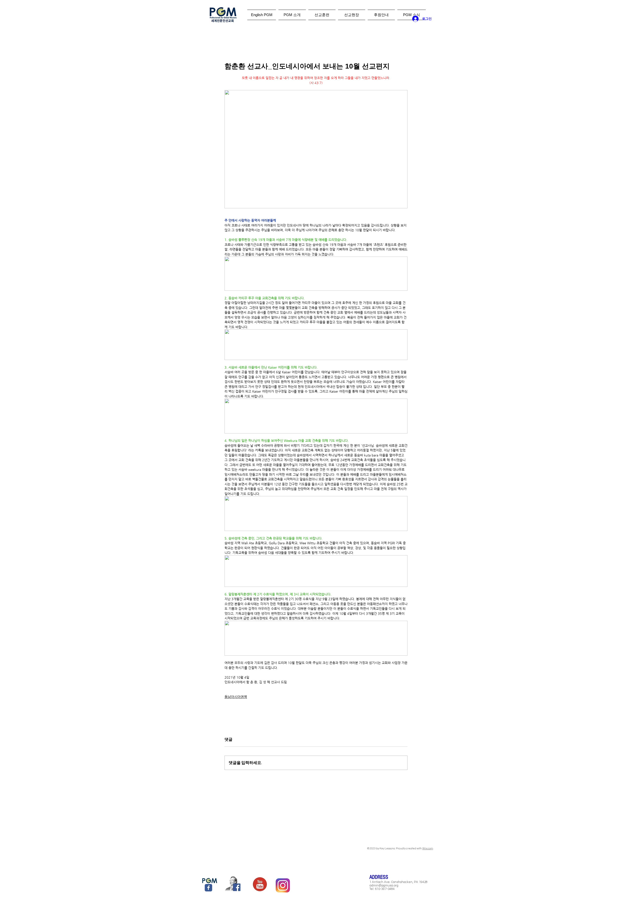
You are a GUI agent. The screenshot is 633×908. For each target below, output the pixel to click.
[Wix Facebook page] (208, 887)
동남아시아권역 (236, 697)
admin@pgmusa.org (383, 885)
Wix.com (427, 848)
